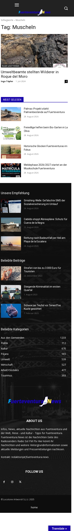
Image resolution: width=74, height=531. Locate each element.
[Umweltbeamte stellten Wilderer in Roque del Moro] (34, 50)
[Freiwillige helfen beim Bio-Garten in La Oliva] (11, 133)
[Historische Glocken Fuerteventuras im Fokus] (11, 151)
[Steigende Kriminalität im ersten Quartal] (11, 292)
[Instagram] (12, 482)
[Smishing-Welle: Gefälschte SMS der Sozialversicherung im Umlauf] (11, 206)
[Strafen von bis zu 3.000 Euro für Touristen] (11, 273)
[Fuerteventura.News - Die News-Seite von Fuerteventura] (34, 13)
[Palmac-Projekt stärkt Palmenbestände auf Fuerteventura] (11, 114)
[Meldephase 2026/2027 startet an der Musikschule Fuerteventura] (11, 170)
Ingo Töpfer (7, 81)
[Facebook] (4, 482)
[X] (20, 482)
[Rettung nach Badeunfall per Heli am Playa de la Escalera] (11, 243)
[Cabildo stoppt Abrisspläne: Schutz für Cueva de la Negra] (11, 225)
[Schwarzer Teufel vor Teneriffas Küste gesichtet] (11, 311)
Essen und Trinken (10, 66)
